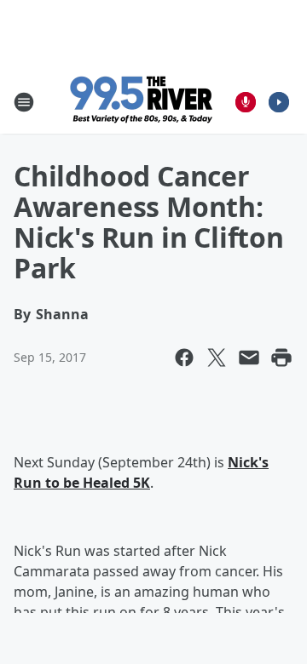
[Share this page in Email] (249, 357)
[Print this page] (281, 357)
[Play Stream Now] (279, 102)
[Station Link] (142, 101)
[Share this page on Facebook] (184, 357)
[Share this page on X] (217, 357)
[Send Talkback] (245, 102)
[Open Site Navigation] (24, 102)
